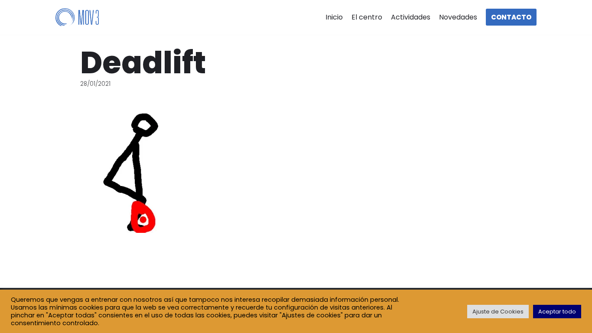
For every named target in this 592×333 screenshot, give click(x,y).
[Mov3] (77, 17)
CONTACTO (511, 17)
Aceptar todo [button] (557, 311)
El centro (366, 17)
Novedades (458, 17)
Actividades (410, 17)
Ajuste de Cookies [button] (498, 311)
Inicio (334, 17)
